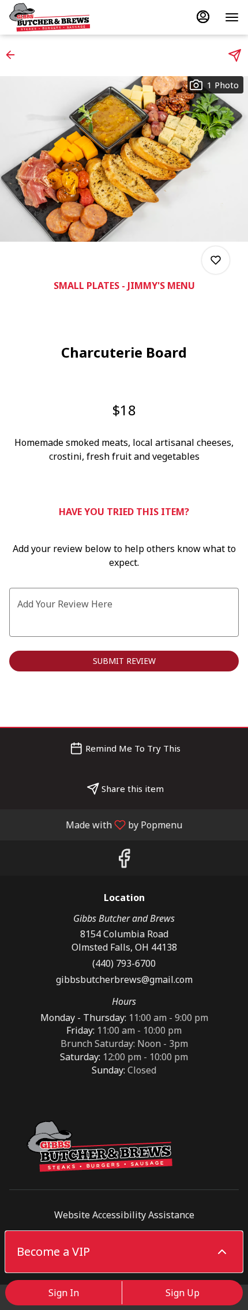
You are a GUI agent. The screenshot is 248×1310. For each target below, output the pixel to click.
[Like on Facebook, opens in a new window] (124, 861)
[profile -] (203, 17)
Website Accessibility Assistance (124, 1214)
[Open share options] (234, 55)
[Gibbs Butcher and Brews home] (61, 17)
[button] (14, 55)
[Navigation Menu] (232, 17)
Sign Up (183, 1292)
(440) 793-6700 (124, 963)
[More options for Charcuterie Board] (216, 260)
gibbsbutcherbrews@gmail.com (124, 979)
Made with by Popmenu (95, 824)
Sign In (63, 1292)
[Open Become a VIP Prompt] (222, 1252)
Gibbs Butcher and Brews (101, 1146)
